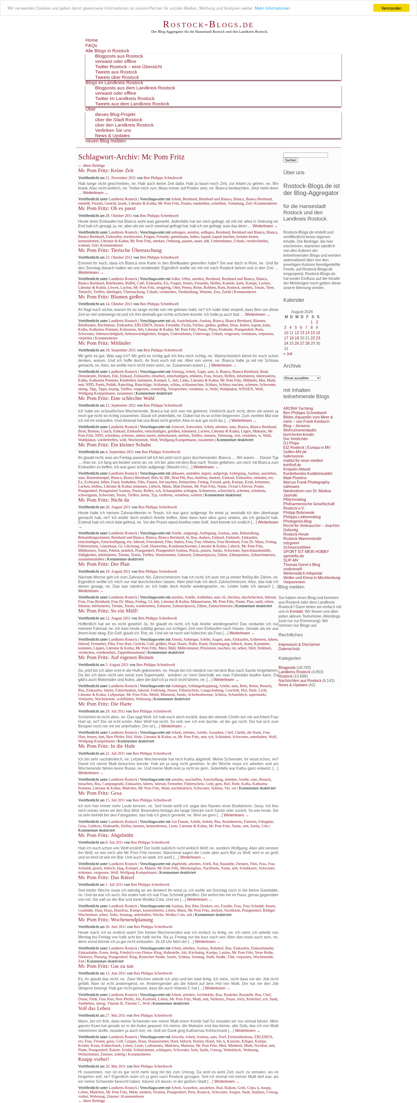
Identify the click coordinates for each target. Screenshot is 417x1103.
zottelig (119, 1054)
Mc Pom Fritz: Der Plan (104, 564)
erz (270, 478)
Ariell (206, 864)
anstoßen (193, 473)
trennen (209, 435)
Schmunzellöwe (297, 547)
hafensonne (293, 456)
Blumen (259, 321)
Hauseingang (219, 644)
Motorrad (167, 695)
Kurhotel (149, 999)
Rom (221, 287)
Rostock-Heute (296, 534)
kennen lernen (247, 237)
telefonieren (107, 555)
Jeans (248, 644)
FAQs (91, 45)
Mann (166, 486)
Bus (190, 478)
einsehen (158, 376)
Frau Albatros (205, 542)
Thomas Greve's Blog (301, 565)
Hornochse (158, 546)
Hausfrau (121, 910)
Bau (218, 995)
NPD (90, 385)
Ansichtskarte (187, 321)
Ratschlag (125, 385)
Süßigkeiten (87, 555)
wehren (196, 495)
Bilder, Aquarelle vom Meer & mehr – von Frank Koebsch (308, 419)
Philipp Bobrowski (298, 513)
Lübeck (154, 486)
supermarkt (257, 695)
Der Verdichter (295, 439)
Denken (104, 376)
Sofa (194, 1050)
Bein (243, 686)
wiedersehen (145, 606)
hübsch (236, 644)
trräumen (85, 872)
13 (302, 333)
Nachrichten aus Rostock (299, 681)
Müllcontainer (187, 648)
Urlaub (239, 241)
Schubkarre (248, 868)
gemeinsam (179, 237)
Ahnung (177, 372)
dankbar (201, 478)
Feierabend (154, 542)
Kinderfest (128, 380)
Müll (171, 648)
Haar (171, 644)
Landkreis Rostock (123, 199)
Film (141, 482)
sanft (259, 601)
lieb (140, 329)
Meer (162, 648)
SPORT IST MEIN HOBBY (306, 552)
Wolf (259, 389)
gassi (110, 1041)
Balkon (230, 1088)
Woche (158, 915)
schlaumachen (192, 385)
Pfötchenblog (294, 500)
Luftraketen (154, 1045)
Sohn (114, 915)
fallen (105, 482)
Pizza (212, 329)
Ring (133, 957)
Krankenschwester (183, 546)
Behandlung (249, 533)
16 (318, 333)
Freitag (203, 482)
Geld (209, 784)
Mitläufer (250, 380)
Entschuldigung (113, 542)
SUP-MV (291, 560)
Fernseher (98, 644)
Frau (207, 376)
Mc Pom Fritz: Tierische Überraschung (120, 250)
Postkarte (226, 329)
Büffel (130, 283)
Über (90, 109)
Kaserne (233, 1041)
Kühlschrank (111, 1045)
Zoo (217, 292)
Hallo (192, 644)
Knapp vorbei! (93, 1059)
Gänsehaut (108, 546)
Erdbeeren (258, 639)
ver (233, 788)
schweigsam (87, 495)
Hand (203, 644)
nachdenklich (181, 788)
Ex (80, 482)
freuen (188, 283)
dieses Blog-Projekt (115, 114)
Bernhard (190, 199)
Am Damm (179, 822)
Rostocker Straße (152, 957)
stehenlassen (167, 435)
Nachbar (260, 1045)
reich (240, 999)
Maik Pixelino (294, 478)
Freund (97, 203)
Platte (82, 1050)
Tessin (259, 287)
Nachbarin (211, 868)
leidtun (96, 486)
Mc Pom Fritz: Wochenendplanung (115, 919)
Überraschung (134, 292)
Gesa (82, 826)
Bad (219, 1088)
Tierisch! (84, 292)
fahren (273, 639)
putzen (206, 550)
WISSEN (246, 389)
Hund (209, 1041)
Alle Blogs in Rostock (107, 50)
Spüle (204, 1050)
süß (206, 241)
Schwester (86, 334)
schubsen (258, 491)
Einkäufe (233, 537)
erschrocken (133, 237)
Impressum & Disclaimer (299, 644)
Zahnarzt (184, 555)
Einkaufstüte (87, 952)
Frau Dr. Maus (252, 542)
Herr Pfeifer (115, 737)
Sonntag (125, 915)
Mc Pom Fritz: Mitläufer (104, 343)
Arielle (176, 533)
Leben (170, 910)
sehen (268, 601)
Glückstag (131, 546)
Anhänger (190, 639)
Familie (226, 906)
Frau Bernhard (228, 542)
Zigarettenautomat (131, 652)
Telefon (216, 788)
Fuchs (186, 325)
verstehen (196, 389)
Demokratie (87, 376)
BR (167, 478)
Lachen (264, 283)
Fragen (149, 237)
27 (302, 343)
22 (313, 338)
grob (226, 482)
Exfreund (91, 482)
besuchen (85, 784)
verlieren (165, 495)
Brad (264, 372)
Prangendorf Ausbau (114, 491)
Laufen (224, 952)
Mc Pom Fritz (168, 203)
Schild (127, 1050)
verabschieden (257, 241)
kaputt (205, 237)
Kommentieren (265, 203)
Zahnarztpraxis (204, 555)
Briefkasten (114, 283)
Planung (100, 957)
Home (91, 40)
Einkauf (126, 376)
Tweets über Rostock (117, 77)
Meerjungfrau (190, 868)
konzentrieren (153, 910)
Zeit (249, 203)
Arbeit (176, 199)
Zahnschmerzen (263, 555)
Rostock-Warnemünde (302, 539)
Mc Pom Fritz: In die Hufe (106, 746)
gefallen (174, 431)
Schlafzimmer (143, 1050)
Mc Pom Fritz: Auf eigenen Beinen (115, 657)
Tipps (102, 389)
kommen (84, 648)
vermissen (248, 334)
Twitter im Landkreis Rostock (125, 98)
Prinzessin (208, 648)
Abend (176, 639)
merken (158, 241)
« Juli (287, 354)
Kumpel (160, 380)
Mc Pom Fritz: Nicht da (103, 500)
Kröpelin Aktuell (296, 469)
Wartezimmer (165, 555)
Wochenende (138, 440)
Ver (226, 788)
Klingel (247, 1041)
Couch (106, 431)
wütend (84, 245)
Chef (229, 732)
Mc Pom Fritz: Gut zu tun (105, 966)
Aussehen (215, 732)
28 (307, 343)
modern (145, 1092)
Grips (251, 1088)
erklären (196, 376)
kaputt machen (223, 237)
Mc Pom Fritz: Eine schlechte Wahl (116, 398)
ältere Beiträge (91, 165)
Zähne (222, 555)
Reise (197, 287)
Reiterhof (253, 999)
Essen (103, 952)
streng (82, 389)
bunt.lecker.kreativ (298, 434)
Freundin (201, 283)
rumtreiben (201, 203)
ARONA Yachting (298, 408)
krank (122, 203)
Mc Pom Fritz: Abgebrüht (105, 835)
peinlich (127, 550)
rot (234, 648)
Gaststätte (85, 910)
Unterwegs (201, 334)
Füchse (198, 325)
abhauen (177, 473)
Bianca (238, 199)
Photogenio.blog (297, 521)
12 (297, 333)
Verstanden (391, 8)
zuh (189, 915)
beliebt (207, 822)
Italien (244, 325)
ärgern (206, 473)
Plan (250, 601)
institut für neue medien (303, 460)
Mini (222, 1045)
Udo (265, 826)
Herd (174, 1041)
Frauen (151, 482)
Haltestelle (111, 826)
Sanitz (217, 550)
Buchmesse (106, 325)
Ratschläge (143, 385)
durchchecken (252, 597)
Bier (154, 478)
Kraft (249, 482)
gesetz (97, 868)
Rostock (233, 287)
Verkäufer (85, 699)
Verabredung (188, 292)
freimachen (187, 482)
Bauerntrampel (98, 478)
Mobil (154, 695)
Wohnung (143, 699)
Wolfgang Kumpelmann (96, 393)
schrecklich (226, 491)
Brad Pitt (178, 478)
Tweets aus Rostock (116, 71)
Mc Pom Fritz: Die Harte (105, 704)
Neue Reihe (264, 952)
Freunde (162, 237)
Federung (158, 690)
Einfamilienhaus (240, 1037)
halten (194, 237)
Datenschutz (289, 649)
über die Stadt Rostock (118, 119)
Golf (144, 546)
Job (184, 952)
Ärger (201, 372)
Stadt (210, 957)
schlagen (190, 491)
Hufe (253, 690)
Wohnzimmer (88, 1054)
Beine (253, 686)
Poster (258, 486)
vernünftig (158, 389)
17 (286, 338)
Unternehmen (221, 241)
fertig (114, 952)
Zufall (226, 292)
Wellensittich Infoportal (302, 573)
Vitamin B (115, 1003)
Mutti (271, 380)
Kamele (228, 283)
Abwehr (177, 1037)
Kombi (83, 1045)
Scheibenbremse (200, 695)
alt (173, 321)
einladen (260, 478)
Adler (175, 279)
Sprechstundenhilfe (256, 550)
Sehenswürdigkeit (109, 334)
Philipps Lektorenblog (302, 517)
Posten (186, 203)
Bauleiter (230, 995)
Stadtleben (86, 1003)
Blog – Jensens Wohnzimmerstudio (299, 428)
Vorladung (236, 203)
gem (218, 784)
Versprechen (177, 389)
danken (214, 478)
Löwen (113, 287)
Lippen (98, 648)
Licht (262, 690)
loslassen (140, 486)
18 (291, 338)
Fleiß (93, 999)
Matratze (259, 431)
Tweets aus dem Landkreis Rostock (132, 103)
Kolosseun (128, 329)
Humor (198, 1041)
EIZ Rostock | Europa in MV (307, 447)
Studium (257, 1092)
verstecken (86, 652)
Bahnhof (216, 948)
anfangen (178, 232)
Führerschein (88, 546)
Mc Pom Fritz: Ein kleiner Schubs (114, 445)
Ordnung (173, 241)
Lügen (246, 431)
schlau (175, 385)
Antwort (177, 427)
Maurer (150, 868)
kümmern (145, 380)
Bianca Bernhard (259, 199)
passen (187, 241)
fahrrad (138, 542)
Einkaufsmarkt (262, 948)
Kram (95, 1045)
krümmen (262, 482)
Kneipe (251, 283)
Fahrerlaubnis (125, 690)
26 (297, 343)
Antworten (194, 427)
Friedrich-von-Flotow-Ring (140, 952)
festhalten (128, 482)
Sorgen (163, 334)
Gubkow (94, 826)
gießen (210, 325)
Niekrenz (85, 957)
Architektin (205, 995)
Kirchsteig (196, 952)
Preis (191, 1092)
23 (318, 338)
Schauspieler (172, 491)
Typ (154, 495)
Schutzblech (237, 695)
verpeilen (85, 338)
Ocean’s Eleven (240, 486)
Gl (120, 546)
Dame (82, 999)
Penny (186, 287)
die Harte (254, 732)
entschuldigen (177, 376)
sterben (183, 435)
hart (101, 737)
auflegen (207, 232)
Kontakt (296, 611)
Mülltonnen (87, 550)
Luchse (126, 287)
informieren (245, 376)
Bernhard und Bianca (215, 199)
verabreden (167, 292)
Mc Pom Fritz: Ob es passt (107, 208)
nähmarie (291, 486)
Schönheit (222, 737)
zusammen (125, 393)
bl (161, 478)
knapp (266, 1088)
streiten (247, 287)
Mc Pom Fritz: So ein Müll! (108, 611)
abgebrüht (179, 864)
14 (307, 333)
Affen (185, 279)
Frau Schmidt (253, 906)
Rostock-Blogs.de (208, 24)
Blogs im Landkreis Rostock (114, 82)
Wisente (206, 292)
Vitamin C (132, 1003)
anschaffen (193, 779)
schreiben (218, 203)
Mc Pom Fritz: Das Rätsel (106, 877)
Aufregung (237, 473)
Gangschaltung (212, 690)
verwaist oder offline (115, 61)
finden (179, 542)
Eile (115, 376)
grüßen (222, 325)
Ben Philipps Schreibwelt (163, 178)
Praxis (137, 491)
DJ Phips (291, 443)
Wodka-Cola (175, 915)
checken (233, 597)
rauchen (224, 648)
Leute (173, 826)
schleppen (163, 1050)
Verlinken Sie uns (113, 130)
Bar (215, 864)
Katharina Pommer (103, 329)
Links (184, 380)
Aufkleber (204, 597)
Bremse (93, 431)
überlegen (113, 292)
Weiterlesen (95, 193)
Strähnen (264, 648)
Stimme (84, 606)
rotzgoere (291, 543)
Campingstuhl (113, 784)
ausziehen (268, 473)
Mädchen (129, 788)
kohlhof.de (292, 465)
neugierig (163, 287)
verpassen (265, 334)
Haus (234, 325)
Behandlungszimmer (93, 537)
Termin (123, 555)
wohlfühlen (125, 699)
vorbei (83, 1096)
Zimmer (106, 1054)
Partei (100, 385)
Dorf (222, 1037)
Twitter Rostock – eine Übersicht (128, 66)
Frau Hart (124, 644)
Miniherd (235, 1045)
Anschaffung (213, 779)
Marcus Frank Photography (306, 482)
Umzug (216, 1050)
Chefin (240, 732)
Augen (217, 639)
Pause (202, 329)
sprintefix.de (293, 556)
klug (120, 868)
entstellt (84, 203)
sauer (198, 241)
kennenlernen (88, 241)
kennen (138, 826)
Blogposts (287, 668)
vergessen (231, 334)
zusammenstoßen (91, 559)
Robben (210, 287)
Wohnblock (232, 1050)
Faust (115, 482)
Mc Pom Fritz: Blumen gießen (110, 297)
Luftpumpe (116, 695)
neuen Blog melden (105, 140)
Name (221, 486)
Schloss (220, 695)
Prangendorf (244, 329)
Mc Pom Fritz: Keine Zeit (105, 170)
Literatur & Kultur (142, 203)
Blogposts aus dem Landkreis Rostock (135, 87)
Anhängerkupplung (202, 686)
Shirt (252, 648)
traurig (113, 389)
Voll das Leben (94, 1008)
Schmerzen (207, 491)
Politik (111, 385)
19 (297, 338)
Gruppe (130, 1041)
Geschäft (232, 690)
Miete (133, 1092)
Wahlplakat (228, 389)
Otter (176, 287)
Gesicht (110, 203)
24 (286, 343)
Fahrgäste (265, 822)
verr (237, 435)
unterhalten (258, 737)
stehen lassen (146, 435)
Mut (262, 380)
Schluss (211, 385)
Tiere (270, 287)
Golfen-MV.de (295, 452)
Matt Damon (182, 486)
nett (81, 385)
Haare (182, 644)
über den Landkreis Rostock (124, 125)
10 (286, 333)
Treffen (98, 292)
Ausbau (205, 321)
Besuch (265, 686)
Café (140, 283)
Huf (244, 690)
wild (122, 440)
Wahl (214, 389)
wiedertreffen (107, 440)
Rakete (114, 1050)
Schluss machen (231, 385)
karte (240, 283)
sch (158, 491)
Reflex (149, 491)
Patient (114, 550)
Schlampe (160, 385)
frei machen (168, 482)
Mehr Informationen (272, 8)
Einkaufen (114, 237)
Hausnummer (158, 1041)
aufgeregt (220, 473)
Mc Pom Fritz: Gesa (100, 793)
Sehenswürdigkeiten (140, 334)
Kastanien (261, 644)
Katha (82, 329)
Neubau (159, 1092)
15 (313, 333)
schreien (251, 385)
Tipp (92, 389)
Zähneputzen (239, 555)
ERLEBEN (143, 325)
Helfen (215, 283)
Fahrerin (250, 822)
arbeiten (221, 427)
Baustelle (227, 864)
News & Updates (112, 135)
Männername (201, 601)
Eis (166, 283)
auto (211, 372)
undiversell (292, 569)
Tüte (230, 957)
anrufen (193, 232)
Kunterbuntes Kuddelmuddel (307, 473)
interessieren (265, 376)
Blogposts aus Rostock (119, 56)
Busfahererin (232, 822)
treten (145, 495)
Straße (220, 957)
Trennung (224, 435)
